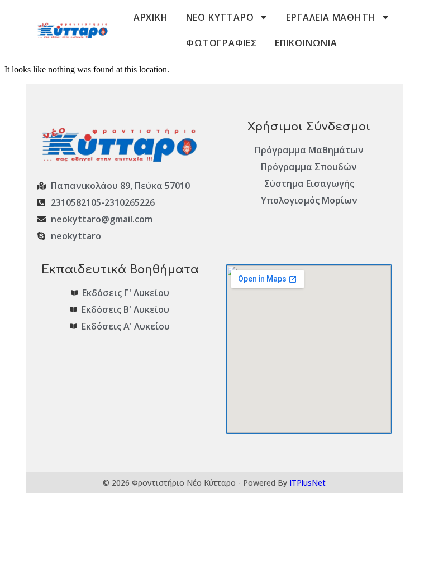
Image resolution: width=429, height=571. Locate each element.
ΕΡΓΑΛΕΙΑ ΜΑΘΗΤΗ (330, 17)
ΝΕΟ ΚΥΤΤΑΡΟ (220, 17)
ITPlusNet (307, 482)
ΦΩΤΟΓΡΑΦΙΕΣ (221, 43)
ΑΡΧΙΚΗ (151, 17)
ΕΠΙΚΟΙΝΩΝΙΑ (306, 43)
